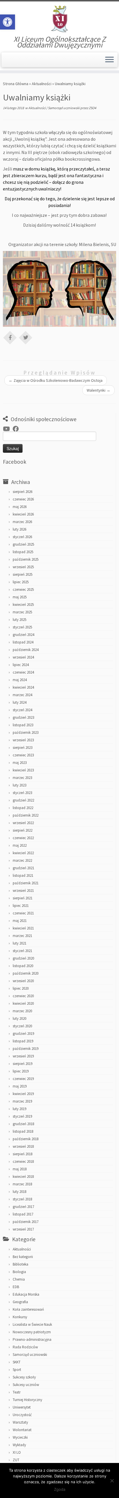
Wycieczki (20, 1437)
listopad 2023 (23, 725)
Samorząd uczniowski (64, 108)
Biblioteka (20, 1264)
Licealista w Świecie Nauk (32, 1324)
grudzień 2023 (23, 717)
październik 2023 (25, 732)
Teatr (17, 1392)
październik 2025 (25, 559)
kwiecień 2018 (23, 1176)
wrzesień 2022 (23, 822)
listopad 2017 (23, 1214)
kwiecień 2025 (23, 604)
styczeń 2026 (22, 536)
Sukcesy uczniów (26, 1384)
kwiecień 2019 (23, 1093)
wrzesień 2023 (23, 740)
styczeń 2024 (22, 709)
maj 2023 (20, 762)
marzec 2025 (22, 612)
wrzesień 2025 (23, 566)
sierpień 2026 (22, 491)
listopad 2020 (23, 965)
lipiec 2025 (21, 582)
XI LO (17, 1452)
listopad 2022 (23, 807)
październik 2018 (25, 1138)
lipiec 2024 (21, 664)
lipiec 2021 (21, 905)
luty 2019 (19, 1108)
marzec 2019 (22, 1101)
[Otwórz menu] (109, 60)
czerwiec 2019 (23, 1078)
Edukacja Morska (26, 1294)
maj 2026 (20, 506)
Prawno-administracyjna (32, 1339)
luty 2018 (19, 1191)
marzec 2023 (22, 777)
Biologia (19, 1271)
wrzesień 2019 (23, 1056)
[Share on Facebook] (10, 337)
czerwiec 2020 (23, 995)
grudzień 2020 (23, 958)
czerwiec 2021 (23, 913)
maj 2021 (20, 920)
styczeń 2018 (22, 1199)
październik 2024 (25, 649)
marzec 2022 (22, 860)
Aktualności (41, 83)
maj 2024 (20, 679)
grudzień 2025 (23, 544)
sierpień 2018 (22, 1154)
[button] (7, 22)
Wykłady (19, 1444)
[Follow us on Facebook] (17, 429)
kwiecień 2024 (23, 687)
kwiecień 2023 (23, 770)
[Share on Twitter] (25, 337)
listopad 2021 (23, 875)
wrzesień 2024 (23, 657)
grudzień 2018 (23, 1123)
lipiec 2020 (21, 988)
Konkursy (20, 1316)
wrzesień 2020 (23, 980)
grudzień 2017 (23, 1206)
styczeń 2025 (22, 627)
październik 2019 (25, 1048)
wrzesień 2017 (23, 1229)
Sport (17, 1369)
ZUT (16, 1459)
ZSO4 (92, 108)
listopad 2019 (23, 1041)
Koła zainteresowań (28, 1309)
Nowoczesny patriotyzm (32, 1332)
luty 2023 (19, 785)
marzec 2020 (22, 1011)
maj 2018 (20, 1169)
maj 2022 (20, 845)
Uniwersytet (22, 1407)
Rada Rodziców (25, 1347)
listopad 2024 (23, 642)
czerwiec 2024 (23, 672)
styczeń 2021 (22, 950)
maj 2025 (20, 597)
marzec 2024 (22, 694)
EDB (16, 1286)
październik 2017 (25, 1221)
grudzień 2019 (23, 1033)
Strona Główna (15, 83)
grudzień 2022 (23, 800)
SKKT (17, 1362)
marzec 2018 (22, 1184)
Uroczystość (22, 1414)
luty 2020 (19, 1018)
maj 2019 (20, 1086)
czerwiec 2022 (23, 837)
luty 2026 (19, 529)
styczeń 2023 (22, 792)
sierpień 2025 (22, 574)
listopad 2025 (23, 551)
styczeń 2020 (22, 1026)
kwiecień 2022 (23, 852)
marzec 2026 (22, 521)
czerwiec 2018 (23, 1161)
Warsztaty (20, 1422)
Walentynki (98, 390)
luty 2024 (19, 702)
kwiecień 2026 (23, 514)
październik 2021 (25, 883)
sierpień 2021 (22, 898)
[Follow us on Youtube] (8, 429)
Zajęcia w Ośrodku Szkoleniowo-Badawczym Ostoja (56, 380)
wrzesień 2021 (23, 890)
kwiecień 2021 (23, 928)
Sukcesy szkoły (24, 1377)
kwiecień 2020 (23, 1003)
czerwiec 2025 (23, 589)
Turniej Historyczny (27, 1399)
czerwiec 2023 (23, 755)
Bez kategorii (23, 1256)
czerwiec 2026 (23, 499)
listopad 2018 (23, 1131)
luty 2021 (19, 943)
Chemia (19, 1279)
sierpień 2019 (22, 1063)
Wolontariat (22, 1429)
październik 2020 (25, 973)
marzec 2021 (22, 935)
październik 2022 (25, 815)
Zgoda (59, 1489)
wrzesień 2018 (23, 1146)
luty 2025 (19, 619)
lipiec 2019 (21, 1071)
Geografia (20, 1301)
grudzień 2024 (23, 634)
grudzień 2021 (23, 868)
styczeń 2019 (22, 1116)
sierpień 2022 (22, 830)
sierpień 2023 (22, 747)
